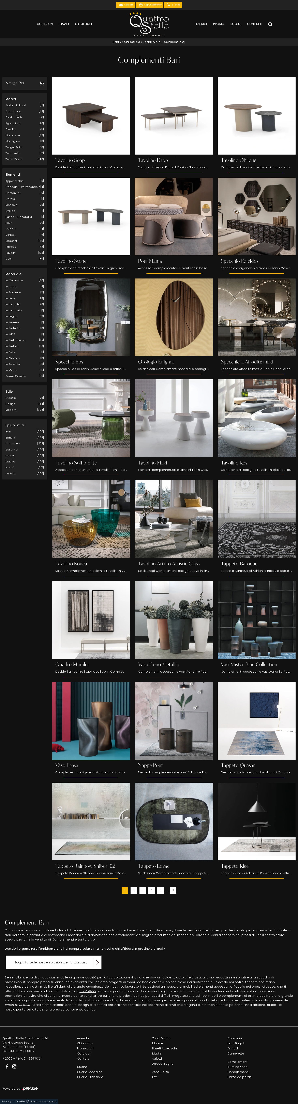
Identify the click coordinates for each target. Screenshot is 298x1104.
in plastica (12, 358)
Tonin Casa (13, 159)
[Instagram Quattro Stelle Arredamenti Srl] (13, 1066)
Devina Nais (14, 117)
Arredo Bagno (163, 1064)
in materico (13, 328)
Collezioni (45, 24)
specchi (11, 241)
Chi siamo (85, 1043)
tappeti (10, 247)
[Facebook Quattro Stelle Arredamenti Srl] (6, 1066)
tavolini (10, 253)
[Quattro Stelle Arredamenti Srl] (149, 24)
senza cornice (15, 376)
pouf (8, 223)
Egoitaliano (13, 123)
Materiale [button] (13, 274)
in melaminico (15, 340)
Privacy (6, 1101)
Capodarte (13, 111)
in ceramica (14, 280)
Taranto (11, 473)
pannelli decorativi (18, 217)
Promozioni (85, 1048)
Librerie (157, 1043)
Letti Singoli (236, 1043)
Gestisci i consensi (43, 1101)
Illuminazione (237, 1067)
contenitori (13, 193)
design (10, 404)
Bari (8, 431)
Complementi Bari (174, 42)
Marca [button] (10, 99)
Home (116, 42)
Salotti (157, 1059)
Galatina (11, 449)
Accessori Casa (132, 42)
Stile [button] (9, 391)
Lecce (9, 455)
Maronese (12, 135)
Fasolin (10, 129)
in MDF (10, 334)
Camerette (235, 1053)
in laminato (13, 310)
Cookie (20, 1101)
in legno (11, 316)
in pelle (10, 352)
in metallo (12, 346)
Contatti (254, 24)
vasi (8, 259)
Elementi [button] (12, 174)
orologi (10, 211)
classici (10, 398)
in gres (10, 298)
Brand (64, 24)
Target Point (14, 147)
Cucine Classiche (90, 1077)
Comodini (235, 1038)
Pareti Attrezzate (164, 1048)
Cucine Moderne (89, 1072)
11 (173, 890)
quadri (10, 229)
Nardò (9, 467)
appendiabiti (14, 181)
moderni (11, 410)
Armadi (233, 1048)
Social (235, 24)
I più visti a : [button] (15, 425)
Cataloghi (83, 24)
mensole (11, 205)
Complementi (153, 42)
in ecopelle (13, 292)
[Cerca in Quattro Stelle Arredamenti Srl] (270, 24)
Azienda (201, 24)
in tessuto (12, 364)
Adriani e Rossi (15, 105)
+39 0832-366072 (21, 1051)
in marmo (12, 322)
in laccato (12, 304)
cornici (10, 199)
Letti (155, 1077)
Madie (157, 1053)
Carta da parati (239, 1077)
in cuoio (11, 286)
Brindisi (10, 438)
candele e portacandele (22, 187)
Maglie (10, 461)
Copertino (12, 443)
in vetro (11, 370)
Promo (218, 24)
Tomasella (12, 153)
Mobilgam (12, 141)
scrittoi (10, 235)
